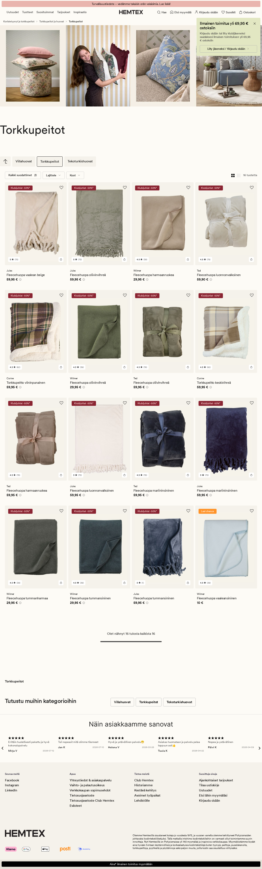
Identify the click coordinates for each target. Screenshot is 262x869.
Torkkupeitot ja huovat (51, 21)
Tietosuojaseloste (82, 795)
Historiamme (143, 785)
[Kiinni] (254, 23)
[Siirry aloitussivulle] (131, 12)
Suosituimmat (45, 12)
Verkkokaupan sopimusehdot (90, 790)
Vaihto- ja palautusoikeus (87, 785)
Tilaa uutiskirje (209, 785)
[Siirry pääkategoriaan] (5, 161)
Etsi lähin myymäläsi (213, 795)
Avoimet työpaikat (147, 795)
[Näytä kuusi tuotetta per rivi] (238, 175)
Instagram (12, 785)
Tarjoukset (63, 12)
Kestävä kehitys (145, 790)
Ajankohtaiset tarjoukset (216, 780)
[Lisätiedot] (19, 280)
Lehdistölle (142, 800)
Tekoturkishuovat (80, 161)
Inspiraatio (80, 12)
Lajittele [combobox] (51, 175)
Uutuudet (13, 12)
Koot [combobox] (73, 175)
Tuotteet (27, 12)
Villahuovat (24, 161)
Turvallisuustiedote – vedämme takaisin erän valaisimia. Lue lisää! (131, 3)
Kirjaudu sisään (209, 800)
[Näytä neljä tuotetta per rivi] (233, 175)
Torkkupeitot (49, 161)
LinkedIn (11, 790)
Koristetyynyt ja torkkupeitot (18, 21)
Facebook (12, 780)
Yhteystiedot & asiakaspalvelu (91, 780)
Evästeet (76, 806)
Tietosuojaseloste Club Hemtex (92, 800)
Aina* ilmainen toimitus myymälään (131, 864)
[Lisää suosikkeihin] (61, 187)
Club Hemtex (143, 780)
